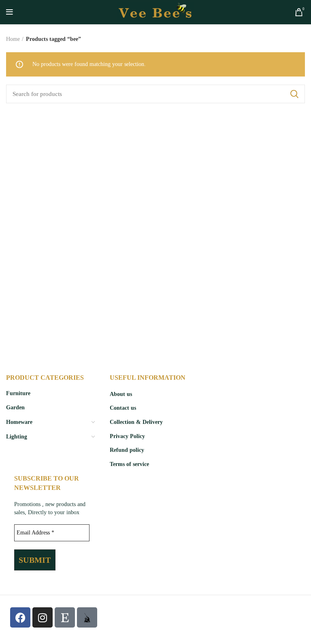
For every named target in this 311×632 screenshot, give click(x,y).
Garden (15, 407)
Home (13, 39)
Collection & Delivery (136, 422)
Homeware (19, 422)
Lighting (16, 437)
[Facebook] (20, 617)
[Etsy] (65, 617)
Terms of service (129, 464)
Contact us (123, 408)
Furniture (18, 393)
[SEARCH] (294, 94)
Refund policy (127, 450)
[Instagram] (42, 617)
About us (121, 394)
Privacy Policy (127, 436)
